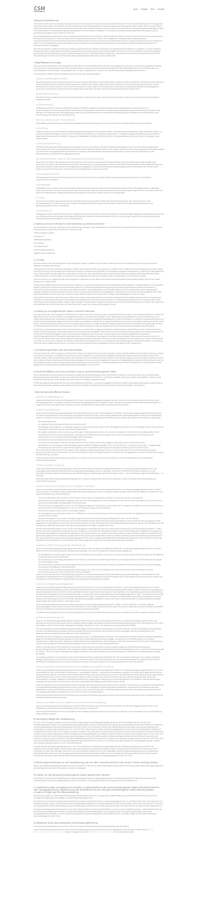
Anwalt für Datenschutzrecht (100, 832)
